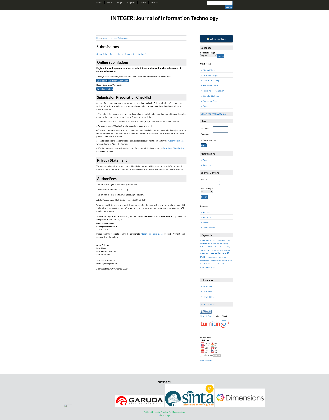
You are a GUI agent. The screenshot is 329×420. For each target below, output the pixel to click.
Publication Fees (210, 101)
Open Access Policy (211, 80)
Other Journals (209, 227)
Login (120, 2)
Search (143, 2)
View (205, 160)
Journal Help (208, 304)
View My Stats (206, 316)
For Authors (208, 291)
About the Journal (110, 38)
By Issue (206, 212)
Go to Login (102, 80)
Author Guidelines (176, 140)
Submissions (123, 38)
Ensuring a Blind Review (173, 148)
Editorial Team (209, 70)
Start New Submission (118, 80)
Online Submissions (105, 54)
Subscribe (207, 165)
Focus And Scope (210, 75)
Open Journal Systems (213, 113)
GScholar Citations (211, 96)
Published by (149, 412)
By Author (207, 217)
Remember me (209, 140)
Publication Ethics (210, 85)
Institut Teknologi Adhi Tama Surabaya (170, 412)
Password (205, 134)
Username (205, 128)
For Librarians (208, 296)
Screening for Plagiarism (213, 90)
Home (99, 2)
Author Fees (143, 54)
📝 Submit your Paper (216, 39)
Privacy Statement (126, 54)
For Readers (208, 286)
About (110, 2)
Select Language (207, 52)
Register (131, 2)
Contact (206, 106)
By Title (206, 222)
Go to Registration (105, 89)
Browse (154, 2)
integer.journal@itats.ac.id (151, 233)
